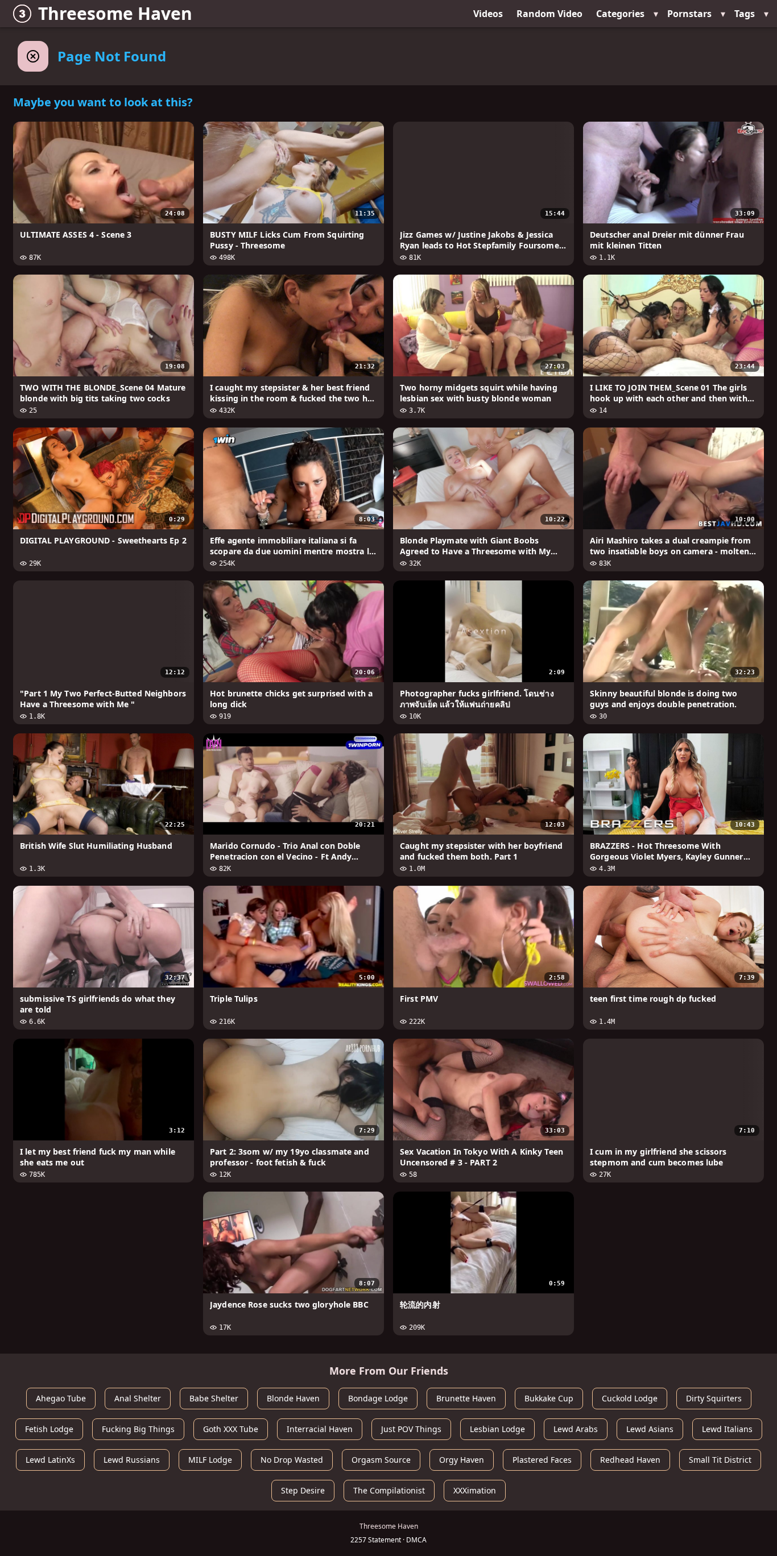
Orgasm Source (381, 1459)
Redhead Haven (630, 1459)
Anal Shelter (137, 1398)
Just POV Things (411, 1429)
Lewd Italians (727, 1429)
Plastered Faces (542, 1459)
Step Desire (303, 1490)
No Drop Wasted (292, 1459)
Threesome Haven (115, 13)
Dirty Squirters (714, 1398)
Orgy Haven (461, 1459)
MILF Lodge (210, 1459)
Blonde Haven (293, 1398)
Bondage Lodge (378, 1398)
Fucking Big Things (138, 1429)
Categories (620, 13)
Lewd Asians (649, 1429)
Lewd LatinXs (50, 1459)
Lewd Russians (132, 1459)
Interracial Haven (320, 1429)
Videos (488, 13)
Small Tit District (720, 1459)
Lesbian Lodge (497, 1429)
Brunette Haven (466, 1398)
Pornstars (689, 13)
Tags (744, 13)
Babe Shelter (213, 1398)
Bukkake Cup (548, 1398)
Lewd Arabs (575, 1429)
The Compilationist (389, 1490)
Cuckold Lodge (630, 1398)
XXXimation (474, 1490)
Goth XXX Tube (230, 1429)
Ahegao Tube (61, 1398)
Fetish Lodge (49, 1429)
